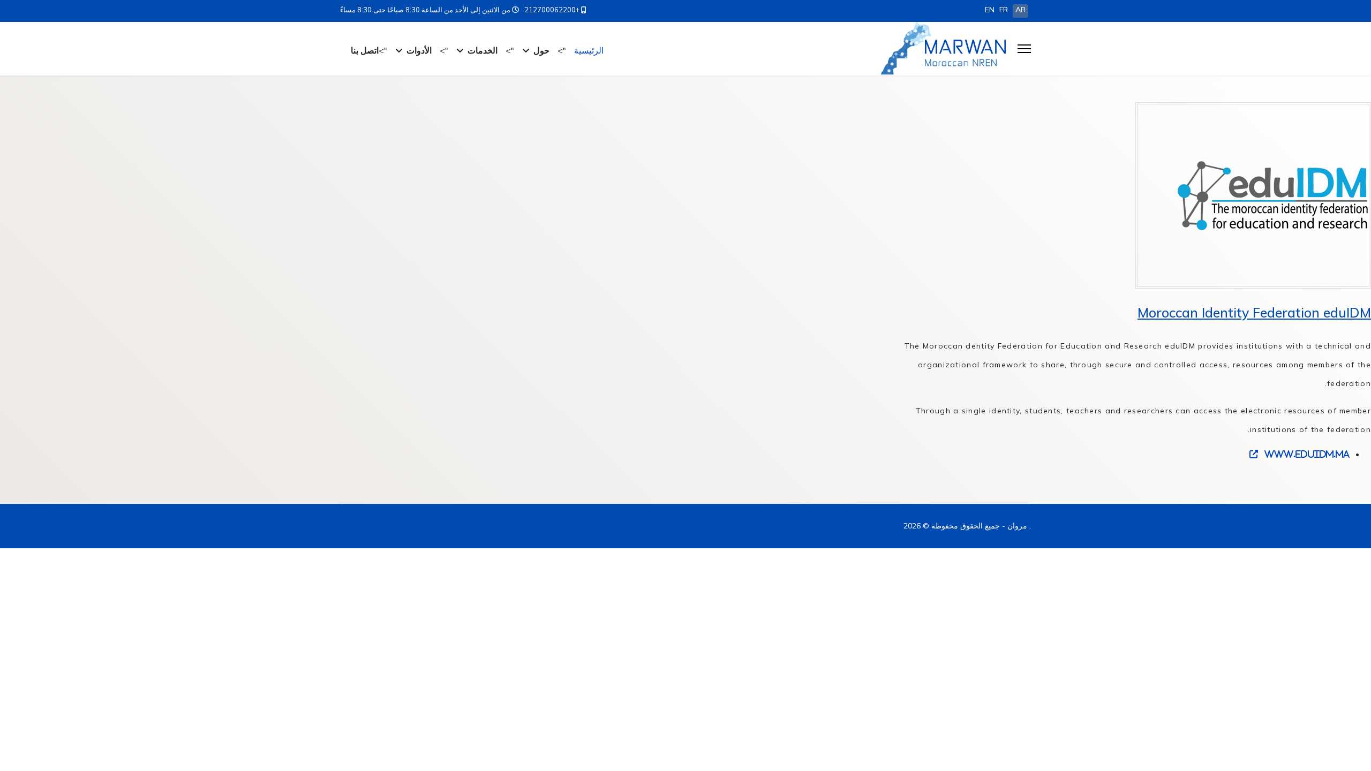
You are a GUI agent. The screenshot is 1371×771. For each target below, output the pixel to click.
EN (990, 9)
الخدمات (483, 50)
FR (1003, 9)
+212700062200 (551, 9)
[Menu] (1024, 48)
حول (541, 50)
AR (1020, 9)
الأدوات (419, 50)
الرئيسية (589, 50)
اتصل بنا (365, 50)
